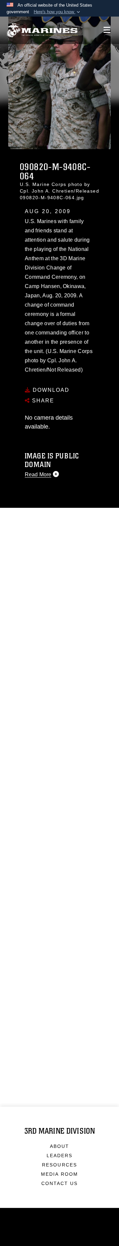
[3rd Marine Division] (42, 30)
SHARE (42, 400)
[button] (57, 12)
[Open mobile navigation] (106, 30)
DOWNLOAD (50, 390)
